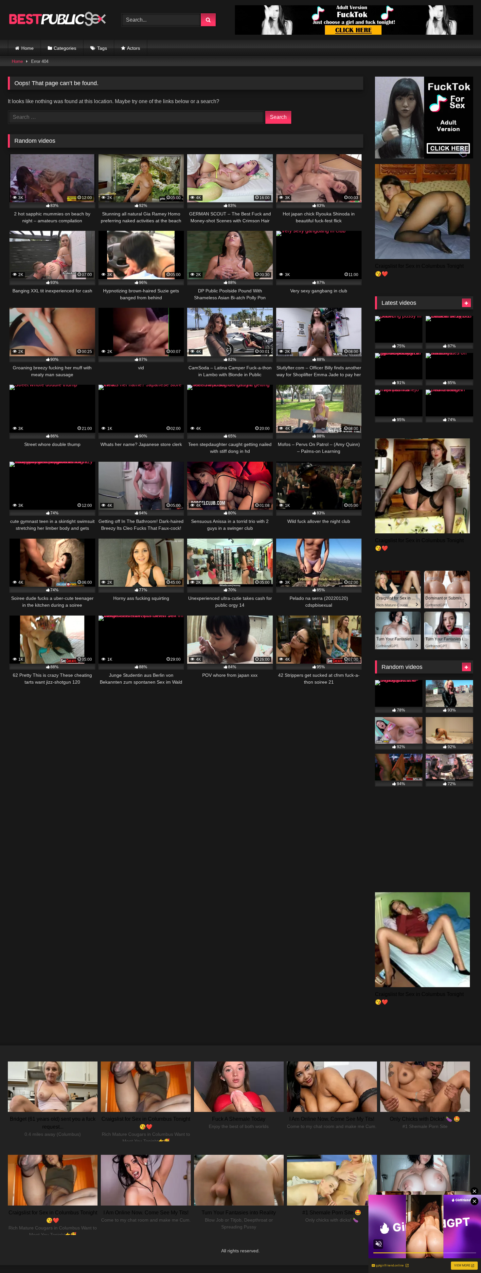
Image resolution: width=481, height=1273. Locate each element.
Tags (102, 48)
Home (27, 48)
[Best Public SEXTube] (57, 20)
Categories (65, 48)
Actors (133, 48)
